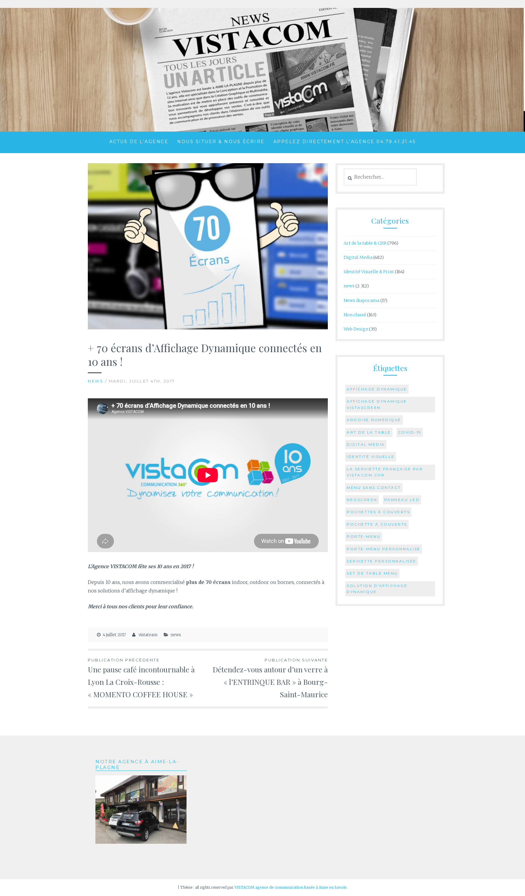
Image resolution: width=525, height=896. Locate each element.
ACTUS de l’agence (139, 141)
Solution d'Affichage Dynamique (377, 588)
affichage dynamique (377, 389)
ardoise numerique (374, 419)
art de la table (369, 432)
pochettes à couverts (378, 512)
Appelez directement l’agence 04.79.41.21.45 (344, 141)
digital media (366, 444)
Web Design (356, 329)
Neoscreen (362, 499)
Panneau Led (402, 499)
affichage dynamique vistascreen (377, 404)
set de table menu (372, 573)
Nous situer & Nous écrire (221, 141)
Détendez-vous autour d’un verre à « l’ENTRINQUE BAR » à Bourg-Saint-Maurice (270, 678)
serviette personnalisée (382, 561)
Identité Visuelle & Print (369, 271)
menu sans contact (374, 487)
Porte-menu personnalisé (383, 549)
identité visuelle (371, 456)
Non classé (355, 315)
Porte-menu (363, 536)
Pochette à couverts (377, 524)
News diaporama (361, 300)
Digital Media (358, 257)
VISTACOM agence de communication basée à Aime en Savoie (291, 887)
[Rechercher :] (380, 177)
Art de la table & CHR (365, 243)
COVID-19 (409, 432)
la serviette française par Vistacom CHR (385, 472)
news (95, 381)
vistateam (148, 634)
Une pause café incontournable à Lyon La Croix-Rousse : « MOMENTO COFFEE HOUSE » (141, 678)
